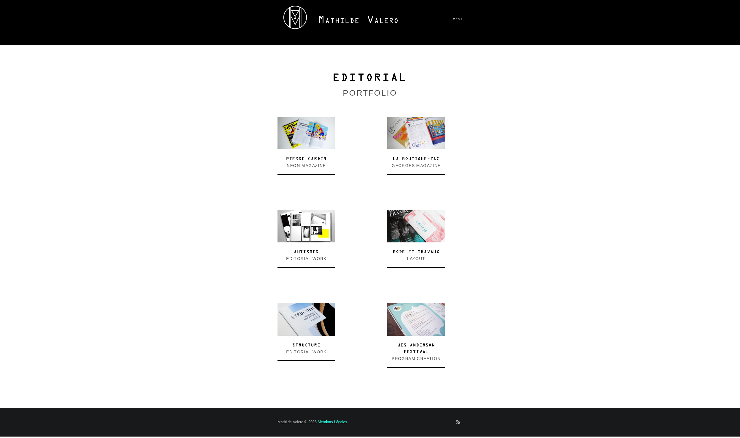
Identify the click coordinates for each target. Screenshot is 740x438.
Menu (448, 19)
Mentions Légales (332, 422)
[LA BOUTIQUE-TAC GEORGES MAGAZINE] (416, 120)
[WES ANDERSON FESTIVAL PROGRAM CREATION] (416, 306)
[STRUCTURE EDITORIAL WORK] (306, 306)
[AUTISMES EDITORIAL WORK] (306, 213)
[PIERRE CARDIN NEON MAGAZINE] (306, 120)
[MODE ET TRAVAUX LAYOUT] (416, 213)
